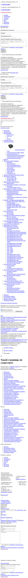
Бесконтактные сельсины (13, 288)
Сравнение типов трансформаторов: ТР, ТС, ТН (13, 341)
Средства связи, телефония (11, 393)
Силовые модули (8, 376)
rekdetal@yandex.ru (21, 479)
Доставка (6, 18)
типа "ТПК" (10, 250)
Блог (5, 20)
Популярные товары (9, 296)
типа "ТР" (9, 253)
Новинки (6, 295)
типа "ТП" (9, 247)
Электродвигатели (9, 377)
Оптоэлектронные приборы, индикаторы (15, 386)
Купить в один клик (18, 547)
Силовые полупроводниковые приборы (14, 391)
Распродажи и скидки (9, 297)
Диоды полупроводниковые (11, 380)
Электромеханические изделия (12, 404)
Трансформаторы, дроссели (11, 397)
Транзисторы (7, 373)
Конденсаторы (7, 374)
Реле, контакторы (8, 390)
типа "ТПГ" (10, 249)
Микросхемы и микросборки (11, 384)
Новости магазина (7, 310)
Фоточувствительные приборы (12, 401)
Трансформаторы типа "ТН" (14, 244)
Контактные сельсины (13, 289)
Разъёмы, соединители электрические (14, 388)
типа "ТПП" (10, 251)
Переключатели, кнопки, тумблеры (13, 387)
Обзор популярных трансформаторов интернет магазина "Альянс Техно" (13, 320)
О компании (7, 16)
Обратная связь (5, 500)
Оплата (6, 19)
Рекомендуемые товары (10, 299)
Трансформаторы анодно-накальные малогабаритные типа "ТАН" (16, 234)
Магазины (6, 23)
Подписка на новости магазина (9, 303)
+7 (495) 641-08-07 (5, 501)
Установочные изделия (10, 398)
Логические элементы (9, 383)
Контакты (6, 22)
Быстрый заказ (4, 26)
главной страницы (14, 366)
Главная (6, 15)
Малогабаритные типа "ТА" (14, 237)
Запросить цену (14, 575)
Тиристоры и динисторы (10, 395)
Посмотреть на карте (6, 492)
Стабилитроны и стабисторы (11, 394)
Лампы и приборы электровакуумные (14, 381)
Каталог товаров (5, 128)
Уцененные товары (9, 300)
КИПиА (6, 379)
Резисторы (6, 372)
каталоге (12, 368)
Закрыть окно (4, 70)
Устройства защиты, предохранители (13, 400)
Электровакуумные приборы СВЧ (13, 402)
